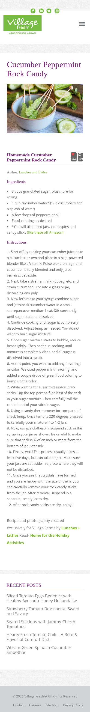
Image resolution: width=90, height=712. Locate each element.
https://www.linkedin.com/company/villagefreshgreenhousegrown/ (41, 11)
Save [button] (74, 159)
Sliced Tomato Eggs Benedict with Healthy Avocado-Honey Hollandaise (41, 598)
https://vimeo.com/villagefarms (49, 11)
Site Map (51, 705)
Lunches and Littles (33, 172)
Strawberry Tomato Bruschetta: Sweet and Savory (42, 611)
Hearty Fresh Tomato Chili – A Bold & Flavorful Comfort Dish (42, 637)
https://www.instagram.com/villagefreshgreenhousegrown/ (57, 11)
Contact (18, 705)
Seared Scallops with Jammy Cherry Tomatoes (40, 624)
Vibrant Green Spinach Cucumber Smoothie (38, 650)
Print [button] (80, 159)
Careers (35, 705)
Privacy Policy (73, 705)
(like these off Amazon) (45, 232)
